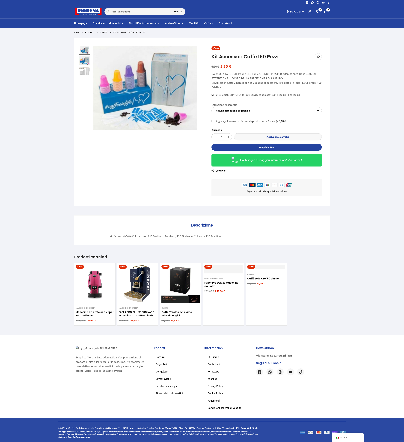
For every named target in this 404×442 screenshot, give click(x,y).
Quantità (216, 130)
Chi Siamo (213, 357)
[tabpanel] (202, 236)
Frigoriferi (161, 364)
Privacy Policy (215, 386)
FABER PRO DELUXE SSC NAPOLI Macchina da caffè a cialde (137, 313)
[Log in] (310, 11)
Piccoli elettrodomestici (169, 393)
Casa (76, 32)
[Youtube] (323, 2)
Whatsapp (213, 371)
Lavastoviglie (163, 378)
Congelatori (162, 371)
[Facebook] (307, 2)
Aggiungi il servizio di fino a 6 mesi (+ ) (251, 121)
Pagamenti (214, 400)
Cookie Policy (215, 393)
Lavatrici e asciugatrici (168, 386)
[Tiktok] (300, 371)
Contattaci (214, 364)
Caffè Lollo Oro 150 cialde (263, 278)
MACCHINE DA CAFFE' (85, 308)
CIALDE (164, 308)
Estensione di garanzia (224, 104)
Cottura (160, 357)
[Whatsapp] (312, 2)
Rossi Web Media (249, 428)
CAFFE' (103, 32)
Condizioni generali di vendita (224, 407)
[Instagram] (317, 2)
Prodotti (89, 32)
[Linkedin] (290, 371)
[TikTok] (328, 2)
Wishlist (212, 378)
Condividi (221, 170)
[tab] (202, 225)
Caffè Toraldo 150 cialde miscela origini (176, 313)
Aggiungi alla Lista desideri (318, 56)
